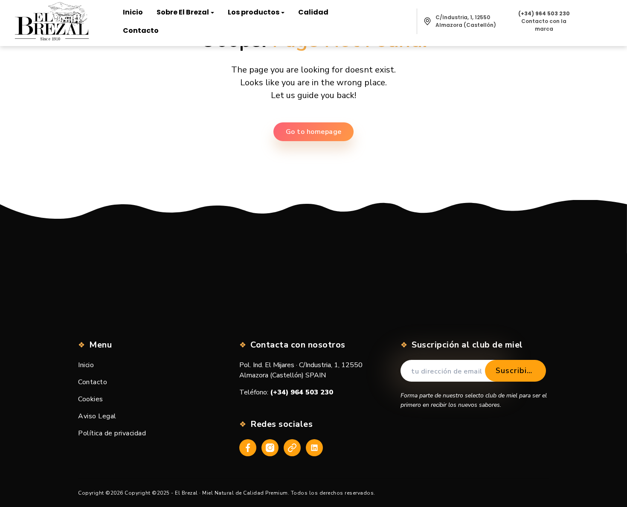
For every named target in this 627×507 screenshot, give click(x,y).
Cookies (90, 399)
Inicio (86, 365)
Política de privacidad (112, 433)
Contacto (92, 382)
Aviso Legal (97, 416)
